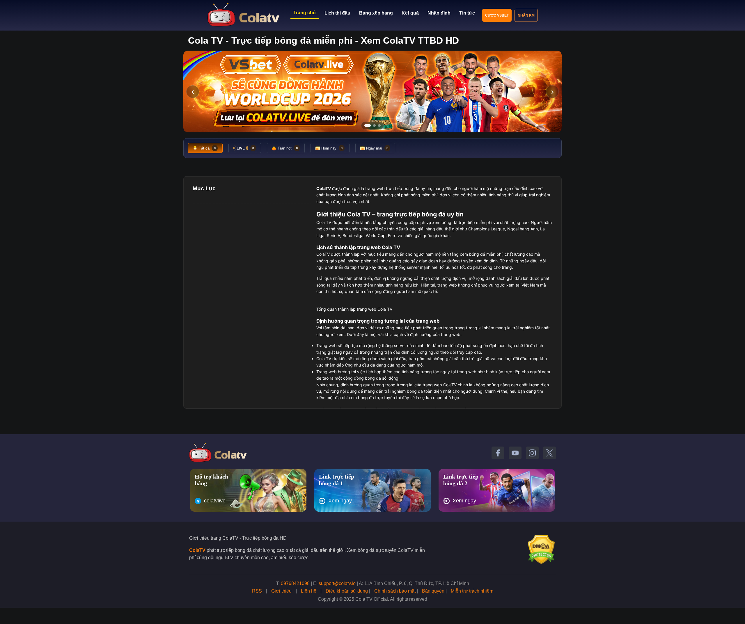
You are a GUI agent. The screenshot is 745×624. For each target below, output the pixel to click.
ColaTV (197, 550)
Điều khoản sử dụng (347, 591)
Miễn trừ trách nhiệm (472, 591)
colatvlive (215, 501)
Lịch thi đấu (337, 12)
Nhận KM (526, 15)
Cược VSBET (497, 15)
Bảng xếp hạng (376, 12)
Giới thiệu (281, 591)
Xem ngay (340, 501)
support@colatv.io (337, 583)
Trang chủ (304, 12)
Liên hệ (308, 591)
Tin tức (467, 12)
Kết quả (410, 12)
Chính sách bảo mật (395, 591)
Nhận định (439, 12)
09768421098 (295, 583)
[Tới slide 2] (374, 125)
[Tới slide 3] (379, 125)
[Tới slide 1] (367, 125)
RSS (257, 591)
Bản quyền (433, 591)
